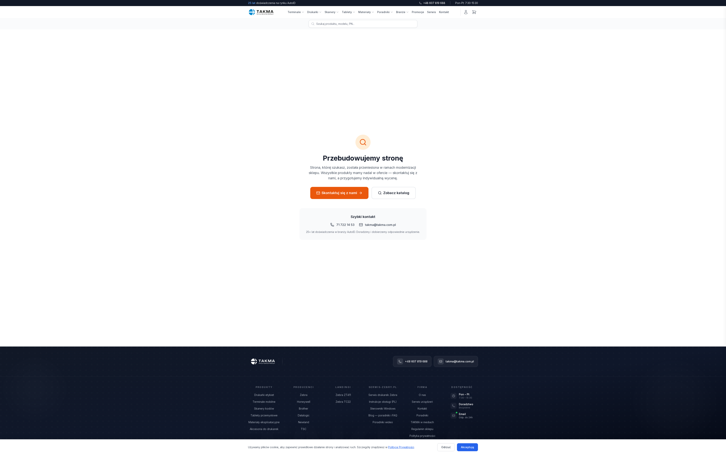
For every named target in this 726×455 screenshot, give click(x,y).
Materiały (364, 12)
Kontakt (444, 12)
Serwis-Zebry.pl (383, 387)
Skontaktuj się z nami (339, 193)
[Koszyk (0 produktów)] (474, 12)
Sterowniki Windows (383, 408)
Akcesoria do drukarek (264, 429)
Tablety (347, 12)
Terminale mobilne (264, 401)
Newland (303, 422)
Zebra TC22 (343, 401)
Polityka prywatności (422, 435)
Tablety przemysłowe (264, 415)
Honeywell (303, 401)
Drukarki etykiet (264, 394)
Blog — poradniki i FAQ (382, 415)
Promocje (418, 12)
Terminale (294, 12)
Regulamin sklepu (422, 429)
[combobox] (363, 24)
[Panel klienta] (466, 12)
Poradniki (383, 12)
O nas (422, 394)
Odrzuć (446, 447)
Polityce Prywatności (401, 447)
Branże (400, 12)
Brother (303, 408)
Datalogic (303, 415)
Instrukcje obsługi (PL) (383, 401)
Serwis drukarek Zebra (382, 394)
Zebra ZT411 (343, 394)
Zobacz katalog (396, 193)
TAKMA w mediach (422, 422)
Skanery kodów (264, 408)
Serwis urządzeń (422, 401)
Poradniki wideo (383, 422)
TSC (303, 429)
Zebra (303, 394)
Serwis (431, 12)
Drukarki (312, 12)
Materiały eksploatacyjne (264, 422)
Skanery (330, 12)
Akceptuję (467, 447)
